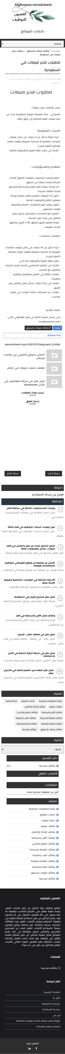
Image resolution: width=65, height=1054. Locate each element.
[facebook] (36, 1048)
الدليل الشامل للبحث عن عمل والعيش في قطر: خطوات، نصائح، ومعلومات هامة (30, 547)
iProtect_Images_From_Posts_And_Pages (38, 1021)
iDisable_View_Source (48, 1026)
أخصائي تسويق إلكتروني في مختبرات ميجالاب (24, 356)
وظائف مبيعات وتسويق (38, 51)
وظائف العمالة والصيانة (51, 724)
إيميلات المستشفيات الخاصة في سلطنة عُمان (31, 508)
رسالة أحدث (54, 473)
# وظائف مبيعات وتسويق (38, 328)
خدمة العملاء (11, 701)
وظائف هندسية (29, 729)
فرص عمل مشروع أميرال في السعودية (34, 597)
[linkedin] (29, 1048)
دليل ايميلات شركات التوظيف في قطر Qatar (31, 527)
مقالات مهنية (55, 707)
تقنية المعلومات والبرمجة (50, 701)
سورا (29, 1043)
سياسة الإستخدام (51, 1009)
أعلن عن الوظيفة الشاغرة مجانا (43, 792)
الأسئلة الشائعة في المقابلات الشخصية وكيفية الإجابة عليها (29, 581)
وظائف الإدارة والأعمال (35, 707)
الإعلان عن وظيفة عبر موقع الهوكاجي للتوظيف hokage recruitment (30, 564)
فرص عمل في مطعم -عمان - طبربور (36, 634)
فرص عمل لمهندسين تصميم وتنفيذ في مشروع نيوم (29, 671)
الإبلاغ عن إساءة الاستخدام (48, 494)
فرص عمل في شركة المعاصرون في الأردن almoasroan (24, 383)
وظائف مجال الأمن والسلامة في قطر (35, 615)
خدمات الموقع (28, 701)
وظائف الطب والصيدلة (26, 718)
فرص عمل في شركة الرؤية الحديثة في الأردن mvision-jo (31, 654)
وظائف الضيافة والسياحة (51, 718)
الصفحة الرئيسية (52, 992)
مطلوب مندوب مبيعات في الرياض (26, 368)
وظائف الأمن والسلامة (52, 712)
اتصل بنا (56, 998)
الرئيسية (56, 51)
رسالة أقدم (13, 473)
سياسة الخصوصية (51, 1004)
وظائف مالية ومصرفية (27, 724)
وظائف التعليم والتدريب (27, 712)
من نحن (56, 1015)
